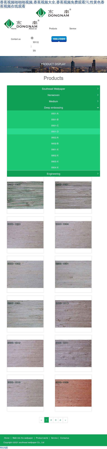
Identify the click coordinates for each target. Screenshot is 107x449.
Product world (42, 437)
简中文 (36, 42)
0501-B (55, 119)
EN (34, 50)
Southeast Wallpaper (53, 88)
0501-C (55, 125)
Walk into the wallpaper (23, 437)
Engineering (53, 173)
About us (33, 28)
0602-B (55, 143)
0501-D (55, 131)
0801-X (55, 149)
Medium (53, 101)
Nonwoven (53, 95)
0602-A (55, 137)
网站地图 (4, 447)
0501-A (55, 113)
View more (25, 195)
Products (53, 28)
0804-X (55, 167)
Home (13, 28)
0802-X (55, 155)
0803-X (55, 161)
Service (73, 28)
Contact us (15, 39)
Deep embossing (53, 107)
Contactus (64, 437)
